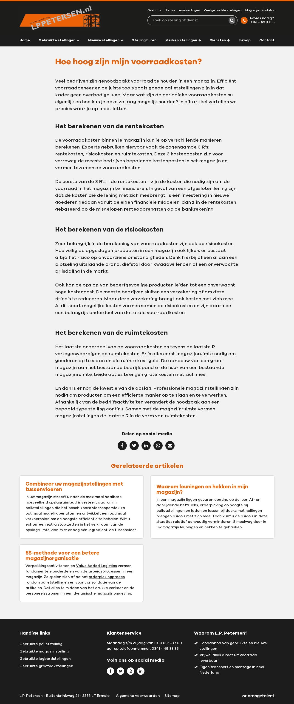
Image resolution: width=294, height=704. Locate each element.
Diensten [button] (218, 40)
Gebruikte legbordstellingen (45, 659)
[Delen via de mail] (170, 445)
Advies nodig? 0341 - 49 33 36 (261, 20)
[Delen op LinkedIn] (146, 445)
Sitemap (172, 696)
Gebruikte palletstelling (41, 644)
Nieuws (170, 10)
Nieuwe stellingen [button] (104, 40)
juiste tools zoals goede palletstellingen (155, 88)
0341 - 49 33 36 (165, 648)
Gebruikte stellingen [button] (57, 40)
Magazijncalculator (259, 10)
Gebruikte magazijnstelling (44, 651)
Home (25, 40)
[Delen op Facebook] (122, 445)
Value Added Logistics (96, 566)
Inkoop (245, 40)
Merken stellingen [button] (181, 40)
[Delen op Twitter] (134, 445)
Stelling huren (144, 40)
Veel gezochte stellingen (223, 10)
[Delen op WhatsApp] (158, 445)
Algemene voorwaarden (138, 696)
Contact (266, 40)
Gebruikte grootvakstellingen (46, 666)
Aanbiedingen (189, 10)
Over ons (154, 10)
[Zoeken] (232, 20)
